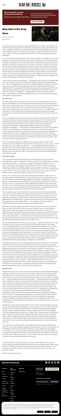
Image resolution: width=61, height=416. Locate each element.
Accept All (40, 411)
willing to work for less (33, 177)
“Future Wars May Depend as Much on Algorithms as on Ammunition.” (21, 120)
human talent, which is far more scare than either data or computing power (33, 170)
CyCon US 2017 (39, 277)
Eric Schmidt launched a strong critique (39, 159)
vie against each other (40, 167)
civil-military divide (29, 212)
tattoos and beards (31, 222)
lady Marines (27, 232)
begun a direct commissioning (25, 185)
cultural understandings (26, 210)
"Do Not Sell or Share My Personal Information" (26, 408)
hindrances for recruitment (12, 224)
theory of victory (37, 307)
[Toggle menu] (4, 5)
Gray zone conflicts (48, 143)
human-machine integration (22, 109)
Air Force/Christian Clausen (13, 353)
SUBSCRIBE (54, 381)
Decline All (47, 411)
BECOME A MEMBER (37, 21)
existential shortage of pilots (25, 86)
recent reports (32, 73)
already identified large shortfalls (38, 88)
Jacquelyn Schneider (7, 37)
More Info (55, 411)
